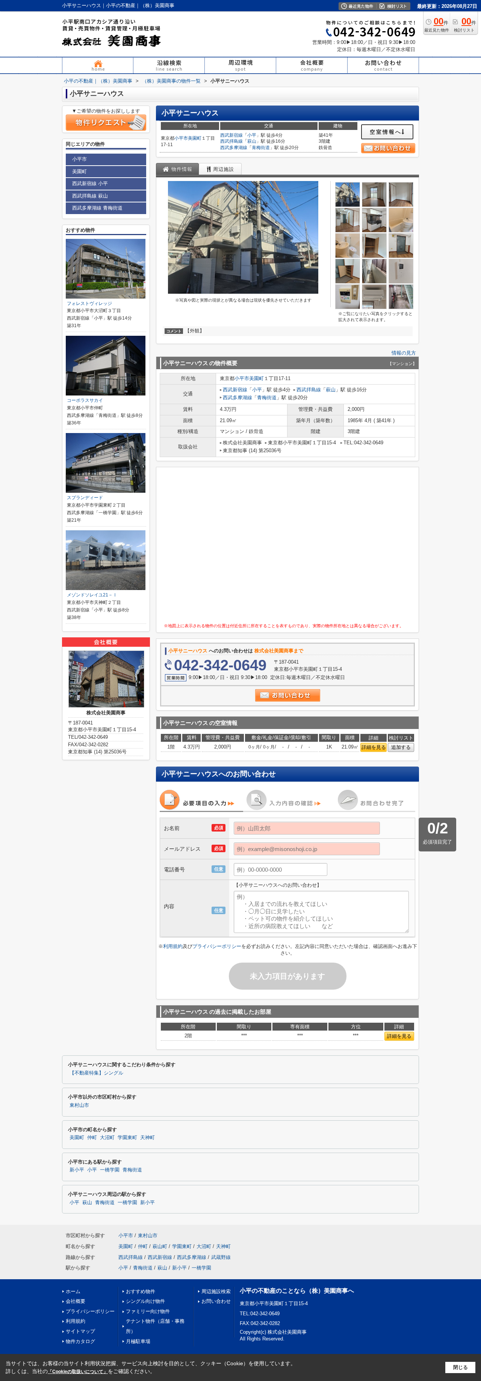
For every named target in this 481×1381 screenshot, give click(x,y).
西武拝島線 (231, 141)
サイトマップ (80, 1331)
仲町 (92, 1137)
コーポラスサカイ (85, 400)
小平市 (181, 138)
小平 (251, 135)
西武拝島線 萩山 (90, 196)
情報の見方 (404, 353)
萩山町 (160, 1246)
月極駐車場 (138, 1341)
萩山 (251, 141)
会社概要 (75, 1301)
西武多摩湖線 (233, 147)
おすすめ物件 (140, 1291)
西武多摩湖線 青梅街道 (97, 208)
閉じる (460, 1367)
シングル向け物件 (145, 1301)
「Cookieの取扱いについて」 (78, 1371)
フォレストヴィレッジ (89, 303)
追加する (401, 747)
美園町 (194, 138)
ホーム (73, 1291)
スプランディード (85, 497)
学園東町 (127, 1137)
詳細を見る (374, 747)
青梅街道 (261, 147)
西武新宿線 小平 (90, 183)
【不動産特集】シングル (96, 1073)
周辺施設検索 (216, 1291)
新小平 (77, 1170)
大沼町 (107, 1137)
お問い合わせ (216, 1301)
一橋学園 (109, 1170)
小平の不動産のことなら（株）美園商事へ (297, 1290)
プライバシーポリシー (216, 946)
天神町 (147, 1137)
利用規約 (173, 946)
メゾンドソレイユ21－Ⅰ (92, 595)
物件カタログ (80, 1341)
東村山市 (79, 1105)
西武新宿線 (231, 135)
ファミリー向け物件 (148, 1311)
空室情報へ (386, 132)
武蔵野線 (221, 1257)
